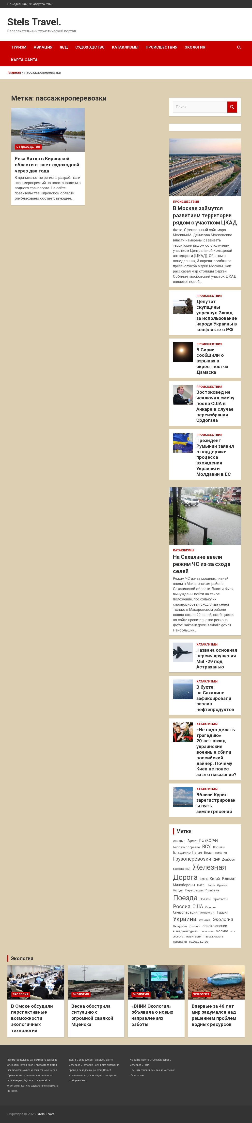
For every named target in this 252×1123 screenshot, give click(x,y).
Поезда (185, 898)
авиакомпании (215, 926)
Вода (208, 852)
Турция (222, 912)
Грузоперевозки (192, 859)
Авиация (43, 47)
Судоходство (90, 47)
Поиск (232, 107)
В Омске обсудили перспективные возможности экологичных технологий (32, 1018)
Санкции (211, 907)
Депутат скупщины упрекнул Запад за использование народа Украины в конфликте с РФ (216, 315)
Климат (229, 878)
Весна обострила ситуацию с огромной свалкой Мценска (92, 1015)
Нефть (211, 885)
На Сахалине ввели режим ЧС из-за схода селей (201, 564)
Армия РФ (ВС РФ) (203, 841)
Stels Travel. (34, 22)
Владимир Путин (187, 852)
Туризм (18, 47)
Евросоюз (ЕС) (181, 868)
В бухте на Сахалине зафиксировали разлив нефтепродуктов (215, 698)
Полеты (205, 899)
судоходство (198, 941)
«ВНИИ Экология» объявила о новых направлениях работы (152, 1015)
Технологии (207, 912)
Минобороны (184, 885)
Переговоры (194, 890)
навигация (194, 936)
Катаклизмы (125, 47)
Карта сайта (24, 60)
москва (222, 931)
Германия (220, 852)
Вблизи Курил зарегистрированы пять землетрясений (216, 803)
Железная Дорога (199, 872)
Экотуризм (180, 926)
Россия (181, 906)
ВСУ (206, 847)
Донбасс (228, 859)
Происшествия (161, 47)
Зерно (203, 879)
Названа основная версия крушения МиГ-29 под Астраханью (216, 658)
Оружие (222, 885)
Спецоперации (185, 912)
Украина (184, 919)
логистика (207, 931)
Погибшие (212, 890)
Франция (204, 920)
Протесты (220, 899)
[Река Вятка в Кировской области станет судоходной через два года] (48, 130)
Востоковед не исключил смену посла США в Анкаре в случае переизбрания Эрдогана (215, 406)
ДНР (216, 859)
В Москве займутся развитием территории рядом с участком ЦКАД (205, 215)
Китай (215, 878)
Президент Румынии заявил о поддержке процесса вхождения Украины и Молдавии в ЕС (215, 457)
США (197, 906)
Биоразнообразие (186, 847)
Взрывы (219, 847)
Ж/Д (64, 47)
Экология (195, 47)
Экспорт (194, 926)
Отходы (178, 890)
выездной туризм (186, 931)
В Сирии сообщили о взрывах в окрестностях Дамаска (212, 361)
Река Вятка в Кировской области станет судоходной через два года (47, 164)
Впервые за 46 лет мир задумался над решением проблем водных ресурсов (214, 1015)
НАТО (201, 885)
